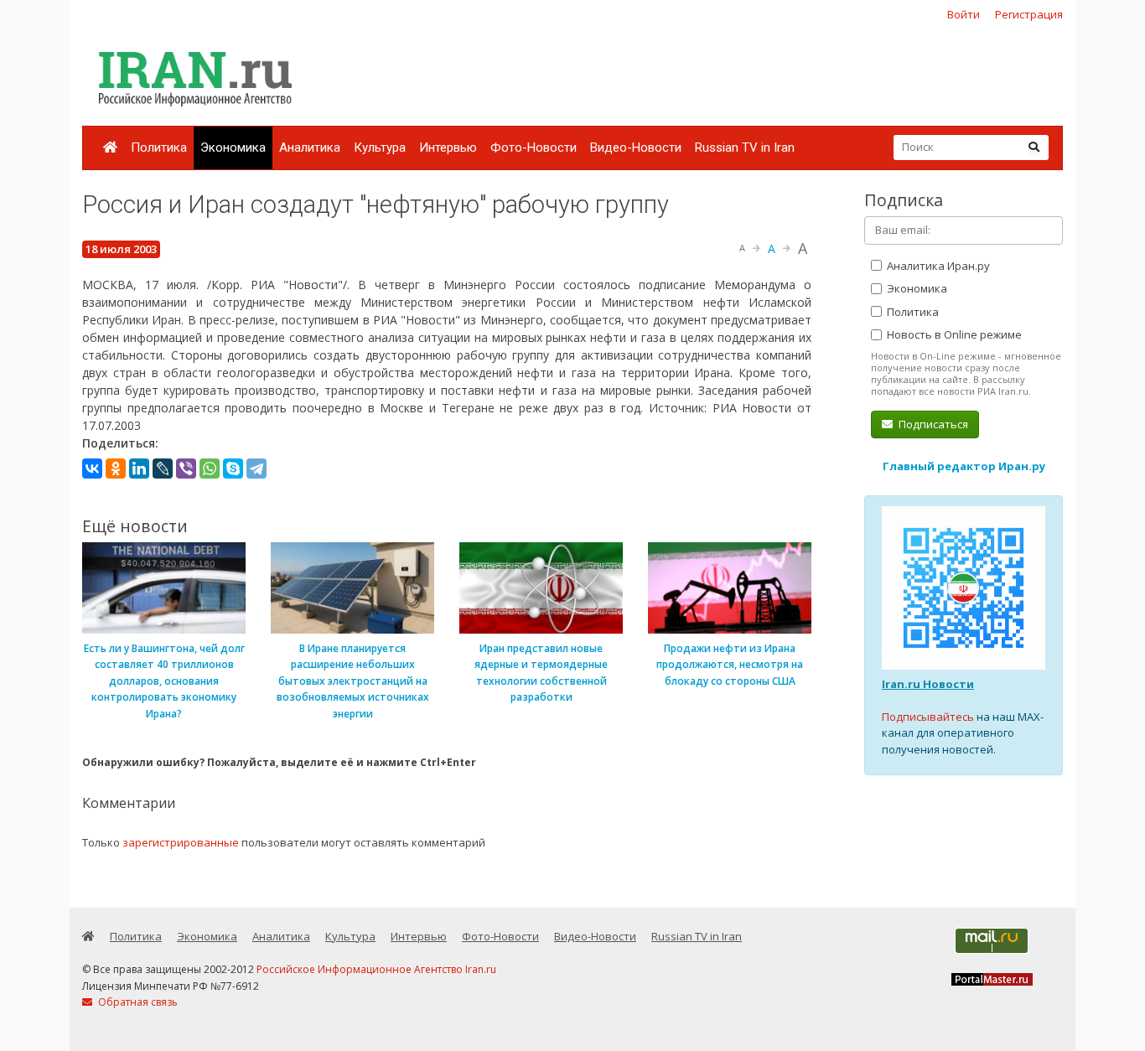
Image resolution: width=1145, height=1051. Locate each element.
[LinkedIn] (139, 468)
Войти (963, 14)
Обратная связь (137, 1002)
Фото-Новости (533, 147)
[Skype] (233, 468)
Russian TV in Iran (745, 147)
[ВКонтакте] (92, 468)
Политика (159, 147)
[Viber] (186, 468)
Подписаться (932, 424)
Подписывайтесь (928, 716)
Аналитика (309, 147)
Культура (380, 147)
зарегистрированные (180, 842)
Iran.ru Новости (928, 683)
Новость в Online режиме (953, 334)
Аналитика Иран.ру (937, 265)
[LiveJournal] (163, 468)
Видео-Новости (635, 147)
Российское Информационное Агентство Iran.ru (376, 969)
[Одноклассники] (116, 468)
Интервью (448, 147)
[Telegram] (256, 468)
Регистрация (1029, 14)
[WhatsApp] (209, 468)
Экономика (233, 147)
